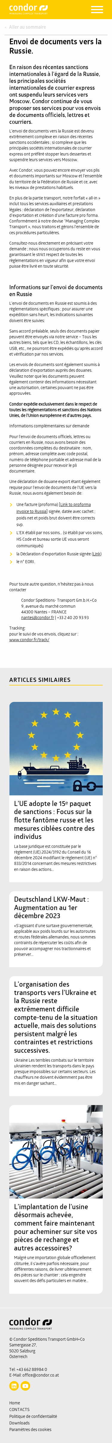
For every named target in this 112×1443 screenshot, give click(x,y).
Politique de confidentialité (33, 1417)
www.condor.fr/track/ (29, 640)
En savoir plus (52, 713)
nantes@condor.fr (37, 618)
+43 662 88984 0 (31, 1370)
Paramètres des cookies (30, 1430)
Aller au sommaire (27, 27)
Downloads (19, 1423)
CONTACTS (19, 1410)
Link (96, 554)
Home (14, 1403)
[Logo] (56, 1327)
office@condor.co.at (40, 1375)
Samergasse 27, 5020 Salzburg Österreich (23, 1351)
